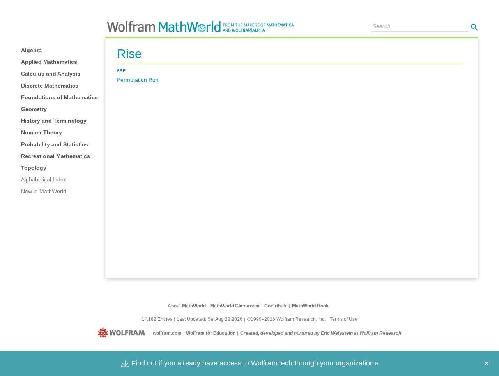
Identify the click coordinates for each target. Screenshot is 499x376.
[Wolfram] (123, 333)
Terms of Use (343, 319)
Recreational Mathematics (55, 156)
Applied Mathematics (49, 62)
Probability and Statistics (54, 144)
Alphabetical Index (43, 179)
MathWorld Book (310, 306)
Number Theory (41, 132)
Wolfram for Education (210, 333)
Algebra (31, 50)
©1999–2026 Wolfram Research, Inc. (286, 319)
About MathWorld (187, 306)
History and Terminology (54, 121)
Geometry (34, 109)
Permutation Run (138, 80)
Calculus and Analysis (50, 73)
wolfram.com (167, 333)
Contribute (276, 306)
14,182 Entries (157, 319)
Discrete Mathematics (49, 86)
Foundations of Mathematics (59, 97)
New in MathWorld (43, 191)
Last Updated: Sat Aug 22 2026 (209, 319)
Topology (33, 168)
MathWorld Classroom (235, 306)
